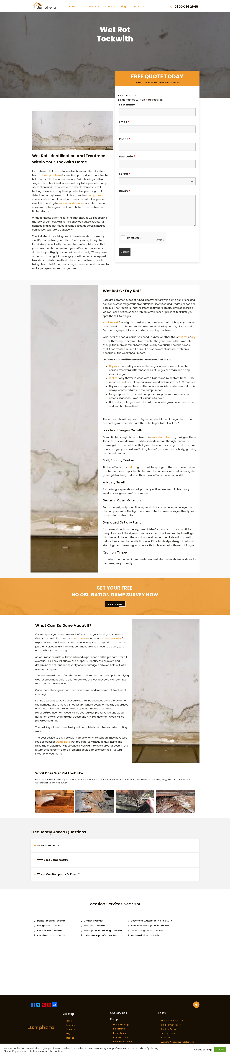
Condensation (120, 1037)
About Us (70, 1025)
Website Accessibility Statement (177, 1041)
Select (124, 174)
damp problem (50, 175)
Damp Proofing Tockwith (51, 920)
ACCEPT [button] (220, 1049)
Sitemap (70, 1037)
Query (124, 191)
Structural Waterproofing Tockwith (151, 925)
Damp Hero (79, 638)
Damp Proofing (121, 1024)
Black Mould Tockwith (49, 930)
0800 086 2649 (186, 6)
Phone (124, 139)
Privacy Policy (168, 1033)
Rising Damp (119, 1033)
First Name (127, 104)
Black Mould (119, 1028)
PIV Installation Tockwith (145, 935)
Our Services (89, 6)
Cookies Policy (168, 1029)
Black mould (110, 322)
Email (124, 122)
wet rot (182, 337)
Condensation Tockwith (51, 935)
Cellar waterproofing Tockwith (101, 935)
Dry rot (113, 366)
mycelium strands (163, 437)
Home (72, 6)
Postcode (127, 156)
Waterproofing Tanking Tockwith (103, 930)
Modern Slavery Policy (172, 1020)
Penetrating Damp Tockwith (147, 930)
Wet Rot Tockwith (94, 925)
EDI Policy (165, 1037)
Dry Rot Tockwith (93, 920)
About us (110, 6)
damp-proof (95, 195)
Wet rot (114, 378)
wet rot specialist (110, 638)
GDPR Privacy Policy (171, 1024)
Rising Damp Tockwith (49, 925)
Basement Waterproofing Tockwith (151, 920)
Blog (123, 6)
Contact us (137, 6)
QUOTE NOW (115, 604)
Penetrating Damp (122, 1041)
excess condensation (71, 203)
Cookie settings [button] (203, 1049)
